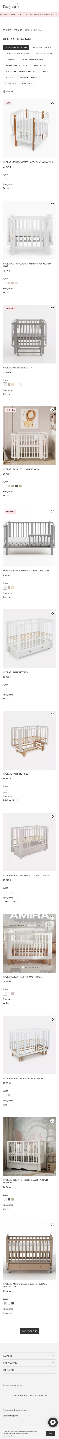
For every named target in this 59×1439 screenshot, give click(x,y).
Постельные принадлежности (20, 72)
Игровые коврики (28, 78)
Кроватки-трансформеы (17, 53)
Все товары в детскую (16, 47)
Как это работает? (10, 1436)
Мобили (9, 78)
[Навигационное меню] (54, 6)
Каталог (18, 30)
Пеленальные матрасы (16, 65)
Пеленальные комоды (32, 59)
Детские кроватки (42, 47)
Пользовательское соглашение (15, 1413)
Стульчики (10, 84)
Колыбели (10, 59)
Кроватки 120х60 (44, 53)
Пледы (45, 72)
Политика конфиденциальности (15, 1410)
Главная (7, 30)
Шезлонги (27, 84)
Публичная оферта (10, 1415)
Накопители (40, 65)
